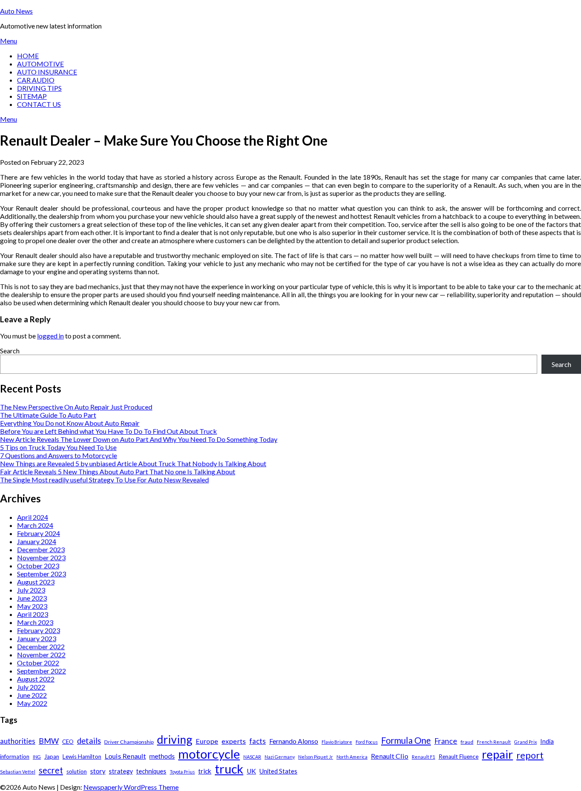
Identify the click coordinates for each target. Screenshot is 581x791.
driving (174, 739)
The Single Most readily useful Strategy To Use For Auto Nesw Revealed (104, 480)
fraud (467, 742)
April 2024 (32, 517)
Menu (8, 41)
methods (162, 756)
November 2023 (41, 557)
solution (76, 771)
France (445, 741)
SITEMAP (32, 96)
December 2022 (41, 646)
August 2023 (35, 582)
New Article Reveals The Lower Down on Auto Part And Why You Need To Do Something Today (138, 439)
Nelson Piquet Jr (315, 756)
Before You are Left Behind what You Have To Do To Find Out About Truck (108, 431)
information (14, 756)
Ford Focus (367, 742)
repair (497, 754)
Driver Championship (129, 742)
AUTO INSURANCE (47, 72)
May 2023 (32, 606)
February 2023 (38, 630)
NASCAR (252, 756)
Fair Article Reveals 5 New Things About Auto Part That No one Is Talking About (117, 471)
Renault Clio (389, 756)
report (530, 755)
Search (10, 351)
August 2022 (35, 679)
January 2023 (36, 638)
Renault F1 (423, 756)
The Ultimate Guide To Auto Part (48, 415)
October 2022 (38, 663)
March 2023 (35, 622)
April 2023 (32, 614)
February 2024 (38, 533)
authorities (17, 741)
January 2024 (36, 541)
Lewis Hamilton (82, 756)
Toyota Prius (182, 771)
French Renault (494, 742)
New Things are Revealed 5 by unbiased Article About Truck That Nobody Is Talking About (133, 463)
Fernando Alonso (293, 741)
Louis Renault (125, 756)
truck (229, 768)
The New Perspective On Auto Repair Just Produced (76, 407)
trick (204, 771)
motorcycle (209, 753)
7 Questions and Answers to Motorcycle (58, 455)
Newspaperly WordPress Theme (131, 787)
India (547, 741)
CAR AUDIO (35, 80)
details (89, 740)
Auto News (16, 11)
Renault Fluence (458, 756)
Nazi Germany (280, 756)
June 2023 (32, 598)
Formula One (406, 740)
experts (234, 741)
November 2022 (41, 655)
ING (37, 756)
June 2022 (32, 695)
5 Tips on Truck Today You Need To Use (58, 447)
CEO (68, 741)
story (97, 771)
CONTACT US (39, 104)
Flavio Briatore (337, 742)
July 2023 (31, 590)
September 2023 (41, 574)
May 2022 (32, 703)
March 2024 (35, 525)
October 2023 (38, 566)
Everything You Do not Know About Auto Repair (70, 423)
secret (51, 770)
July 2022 (31, 687)
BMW (49, 740)
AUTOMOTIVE (40, 64)
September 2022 (41, 671)
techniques (151, 771)
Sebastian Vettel (17, 771)
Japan (51, 756)
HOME (28, 56)
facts (257, 741)
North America (351, 756)
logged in (50, 336)
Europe (207, 741)
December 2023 (41, 549)
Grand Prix (525, 742)
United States (278, 771)
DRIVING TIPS (39, 88)
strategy (121, 771)
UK (251, 771)
